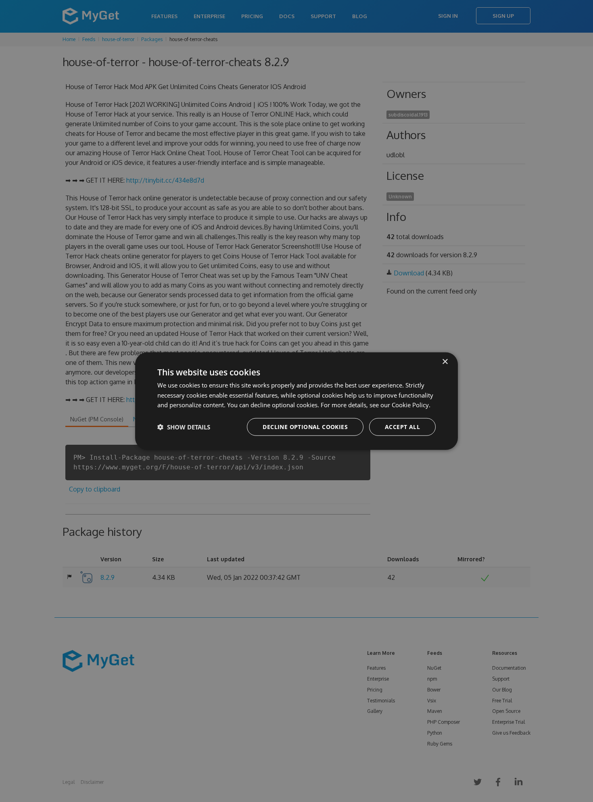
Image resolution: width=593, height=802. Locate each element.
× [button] (445, 361)
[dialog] (296, 401)
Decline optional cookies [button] (305, 427)
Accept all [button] (402, 427)
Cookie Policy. (411, 405)
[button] (183, 427)
